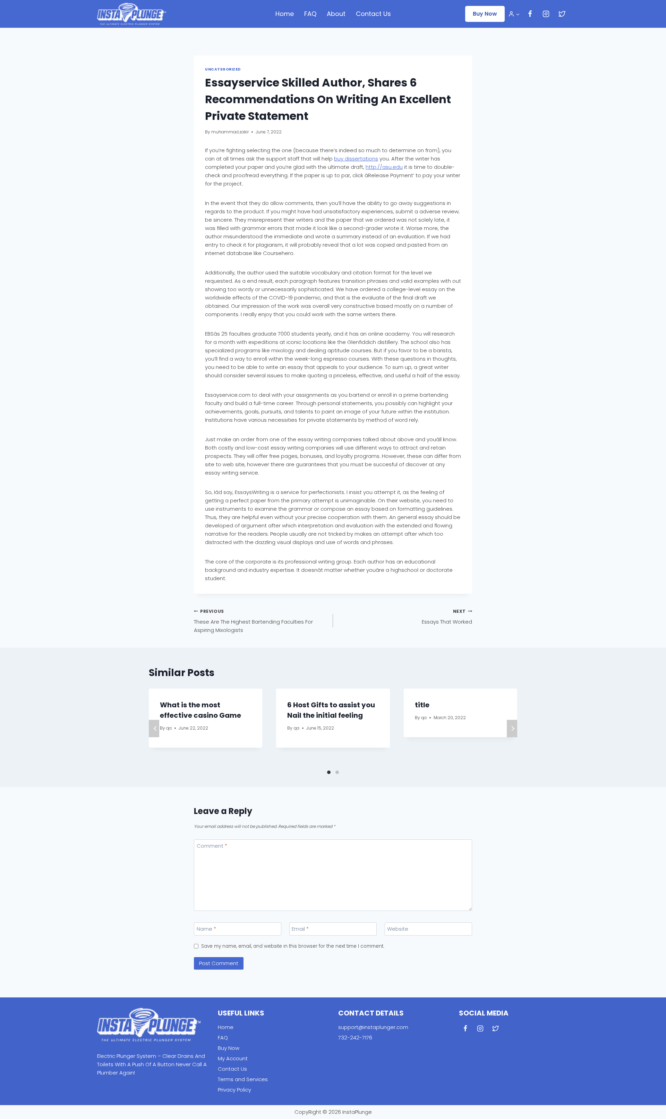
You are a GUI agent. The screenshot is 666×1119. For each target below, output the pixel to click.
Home (284, 13)
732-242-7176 (355, 1037)
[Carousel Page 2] (337, 772)
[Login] (514, 14)
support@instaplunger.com (373, 1027)
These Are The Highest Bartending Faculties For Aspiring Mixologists (253, 621)
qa (169, 728)
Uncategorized (223, 69)
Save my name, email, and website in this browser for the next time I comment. (292, 946)
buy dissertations (356, 158)
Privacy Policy (234, 1089)
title (422, 705)
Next (512, 728)
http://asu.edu (384, 167)
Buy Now (485, 14)
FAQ (310, 13)
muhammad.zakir (230, 132)
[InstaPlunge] (131, 14)
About (336, 13)
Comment (212, 845)
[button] (517, 14)
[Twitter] (562, 14)
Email (300, 928)
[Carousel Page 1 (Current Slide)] (329, 772)
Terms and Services (243, 1079)
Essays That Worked (447, 617)
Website (397, 928)
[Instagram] (546, 14)
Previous (154, 728)
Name (206, 928)
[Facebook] (530, 14)
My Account (233, 1058)
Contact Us (373, 13)
